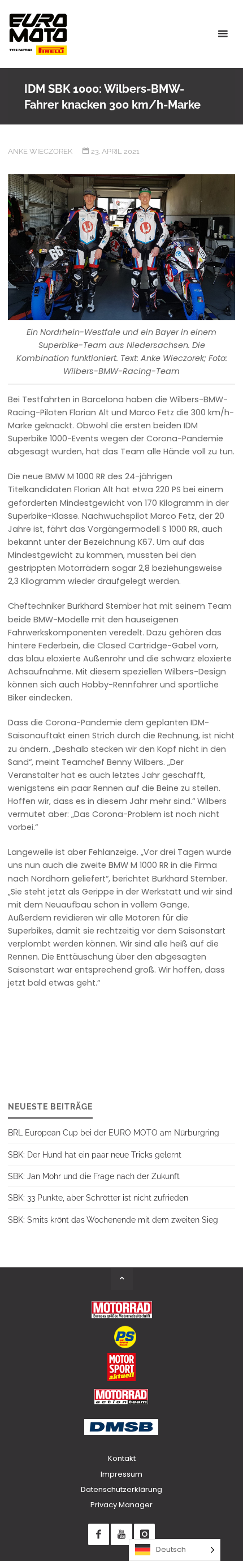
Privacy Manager (121, 1504)
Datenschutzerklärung (121, 1489)
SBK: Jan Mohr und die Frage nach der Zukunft (94, 1176)
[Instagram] (144, 1534)
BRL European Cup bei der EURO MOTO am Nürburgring (113, 1132)
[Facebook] (98, 1534)
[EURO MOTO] (38, 34)
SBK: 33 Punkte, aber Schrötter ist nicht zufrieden (98, 1197)
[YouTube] (121, 1534)
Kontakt (122, 1458)
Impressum (121, 1474)
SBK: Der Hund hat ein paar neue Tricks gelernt (94, 1154)
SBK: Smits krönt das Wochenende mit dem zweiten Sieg (113, 1219)
